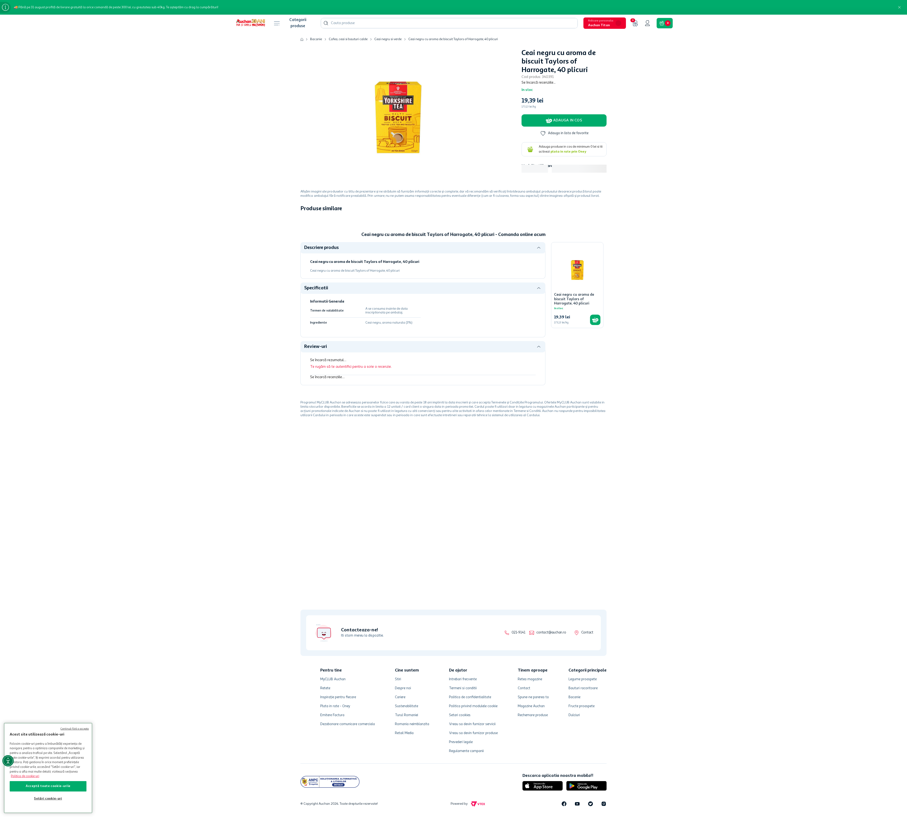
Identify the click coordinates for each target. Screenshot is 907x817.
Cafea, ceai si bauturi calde (348, 39)
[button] (604, 23)
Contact (587, 632)
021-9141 (518, 632)
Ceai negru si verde (388, 39)
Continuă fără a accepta (74, 729)
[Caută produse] (326, 23)
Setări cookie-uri (48, 798)
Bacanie (316, 39)
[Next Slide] (603, 254)
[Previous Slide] (303, 254)
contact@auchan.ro (551, 632)
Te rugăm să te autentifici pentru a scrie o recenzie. (351, 445)
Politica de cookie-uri (25, 776)
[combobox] (449, 23)
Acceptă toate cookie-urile (48, 786)
